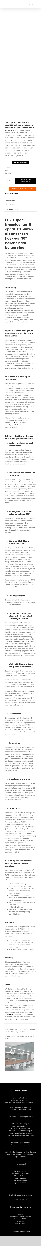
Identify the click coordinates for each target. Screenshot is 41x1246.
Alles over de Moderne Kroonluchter (20, 1135)
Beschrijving (10, 200)
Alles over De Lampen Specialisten (20, 1117)
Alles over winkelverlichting (20, 1109)
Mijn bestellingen (20, 1176)
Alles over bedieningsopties (20, 1145)
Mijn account (20, 1164)
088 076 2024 (20, 1223)
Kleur (7, 170)
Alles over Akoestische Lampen (20, 1131)
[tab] (20, 201)
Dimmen (8, 173)
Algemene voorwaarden (20, 1231)
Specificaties (10, 205)
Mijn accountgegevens (20, 1173)
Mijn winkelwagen (20, 1171)
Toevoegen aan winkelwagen (26, 180)
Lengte (7, 167)
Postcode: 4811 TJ (20, 1219)
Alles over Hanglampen (20, 1124)
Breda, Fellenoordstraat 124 (20, 1216)
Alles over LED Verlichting (20, 1100)
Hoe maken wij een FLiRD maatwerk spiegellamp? (20, 1155)
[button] (20, 162)
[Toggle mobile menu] (37, 5)
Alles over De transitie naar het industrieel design (20, 1103)
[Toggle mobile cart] (29, 5)
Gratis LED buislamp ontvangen (20, 1195)
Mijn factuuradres (20, 1180)
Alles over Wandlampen (20, 1126)
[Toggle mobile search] (33, 5)
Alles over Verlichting (20, 1098)
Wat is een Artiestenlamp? (21, 1128)
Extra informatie (12, 209)
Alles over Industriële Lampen (21, 1133)
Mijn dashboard (20, 1178)
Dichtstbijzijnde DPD (20, 1200)
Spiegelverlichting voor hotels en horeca (20, 1152)
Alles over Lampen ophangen (20, 1142)
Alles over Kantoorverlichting (20, 1107)
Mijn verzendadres (20, 1183)
